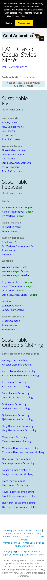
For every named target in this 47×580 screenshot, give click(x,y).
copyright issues (11, 554)
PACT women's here (14, 67)
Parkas (41, 542)
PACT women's (10, 158)
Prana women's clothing (15, 485)
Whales (24, 539)
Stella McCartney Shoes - (19, 294)
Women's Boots (14, 266)
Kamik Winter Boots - (17, 211)
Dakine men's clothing (14, 404)
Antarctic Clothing (11, 536)
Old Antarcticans (33, 530)
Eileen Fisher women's (14, 150)
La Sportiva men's (11, 226)
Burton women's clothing (16, 386)
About (37, 551)
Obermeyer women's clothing (18, 463)
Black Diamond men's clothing (19, 371)
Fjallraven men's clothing (15, 415)
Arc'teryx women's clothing (16, 364)
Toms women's (10, 325)
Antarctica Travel (31, 533)
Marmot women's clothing (16, 441)
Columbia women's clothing (17, 397)
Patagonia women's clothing (17, 474)
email (41, 554)
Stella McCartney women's (16, 162)
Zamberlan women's (13, 309)
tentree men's (9, 135)
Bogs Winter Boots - (17, 207)
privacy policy (29, 554)
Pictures (19, 530)
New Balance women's (14, 154)
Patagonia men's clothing (16, 469)
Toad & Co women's (13, 171)
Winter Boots (28, 542)
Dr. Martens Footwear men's (17, 246)
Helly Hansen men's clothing (17, 426)
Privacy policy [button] (18, 16)
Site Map (8, 530)
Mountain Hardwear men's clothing (21, 448)
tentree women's (11, 166)
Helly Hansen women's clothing (19, 430)
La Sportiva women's (13, 305)
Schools (26, 536)
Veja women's (9, 329)
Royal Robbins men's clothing (18, 491)
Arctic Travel (38, 536)
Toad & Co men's (11, 139)
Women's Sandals (16, 271)
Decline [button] (8, 23)
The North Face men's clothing (19, 502)
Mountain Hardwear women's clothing (23, 452)
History (17, 533)
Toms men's (8, 250)
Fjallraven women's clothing (17, 419)
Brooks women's (11, 320)
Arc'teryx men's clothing (15, 360)
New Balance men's (13, 126)
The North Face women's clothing (20, 507)
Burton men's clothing (14, 382)
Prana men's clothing (13, 480)
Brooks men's (9, 242)
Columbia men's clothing (15, 393)
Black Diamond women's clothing (20, 375)
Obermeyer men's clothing (16, 458)
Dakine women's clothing (16, 408)
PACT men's (8, 130)
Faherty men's (9, 122)
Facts (8, 533)
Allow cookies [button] (24, 23)
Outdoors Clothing (24, 545)
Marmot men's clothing (15, 437)
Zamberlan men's (11, 231)
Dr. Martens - (13, 215)
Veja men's (8, 254)
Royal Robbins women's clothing (20, 496)
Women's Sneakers (16, 275)
